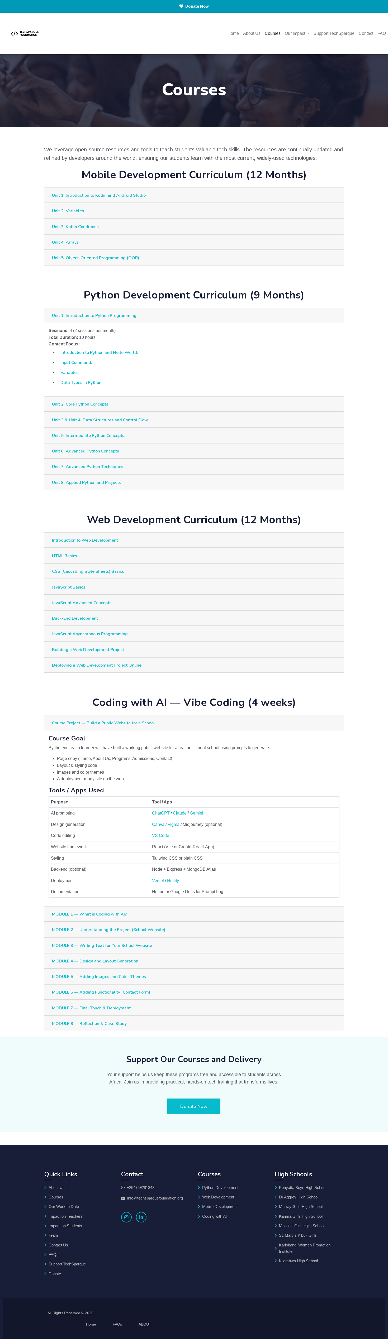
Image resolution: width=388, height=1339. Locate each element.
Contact (366, 33)
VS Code (160, 835)
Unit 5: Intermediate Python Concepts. (88, 436)
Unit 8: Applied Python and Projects (86, 482)
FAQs (54, 1254)
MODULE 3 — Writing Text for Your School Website (102, 945)
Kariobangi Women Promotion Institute (304, 1248)
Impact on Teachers (66, 1216)
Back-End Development (75, 618)
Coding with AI (214, 1216)
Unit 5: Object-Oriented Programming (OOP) (95, 258)
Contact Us (58, 1245)
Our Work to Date (64, 1206)
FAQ (381, 33)
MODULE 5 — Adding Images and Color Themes (99, 977)
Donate (55, 1273)
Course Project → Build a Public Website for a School (103, 723)
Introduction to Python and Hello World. (99, 352)
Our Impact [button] (295, 33)
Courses (273, 33)
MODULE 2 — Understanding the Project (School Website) (108, 930)
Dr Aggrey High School (298, 1197)
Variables (69, 372)
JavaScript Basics (68, 587)
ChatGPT (161, 813)
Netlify (173, 880)
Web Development (218, 1197)
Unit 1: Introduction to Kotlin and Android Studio (99, 195)
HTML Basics (64, 556)
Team (53, 1235)
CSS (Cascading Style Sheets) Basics (88, 571)
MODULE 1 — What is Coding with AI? (89, 914)
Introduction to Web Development (85, 540)
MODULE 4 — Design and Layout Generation (95, 961)
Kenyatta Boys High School (302, 1187)
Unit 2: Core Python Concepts (80, 404)
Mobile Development (220, 1206)
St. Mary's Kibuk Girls (298, 1235)
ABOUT (145, 1324)
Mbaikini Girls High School (301, 1226)
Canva (158, 824)
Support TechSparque (334, 33)
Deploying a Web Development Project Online (96, 665)
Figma (173, 824)
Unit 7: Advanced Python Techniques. (88, 467)
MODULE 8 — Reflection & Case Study (89, 1024)
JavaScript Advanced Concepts (81, 603)
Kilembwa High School (298, 1261)
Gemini (196, 813)
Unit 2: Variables (68, 211)
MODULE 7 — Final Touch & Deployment (91, 1008)
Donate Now (197, 6)
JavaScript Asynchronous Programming (90, 634)
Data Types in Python (80, 383)
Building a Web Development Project (88, 650)
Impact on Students (65, 1226)
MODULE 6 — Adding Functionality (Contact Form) (101, 992)
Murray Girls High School (301, 1206)
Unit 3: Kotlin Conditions (75, 227)
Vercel (158, 880)
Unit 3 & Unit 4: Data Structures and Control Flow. (100, 420)
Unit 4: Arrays (65, 242)
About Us (252, 33)
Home (233, 33)
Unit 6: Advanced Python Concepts (85, 451)
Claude (180, 813)
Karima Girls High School (301, 1216)
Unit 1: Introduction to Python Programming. (95, 316)
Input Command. (76, 362)
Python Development (220, 1187)
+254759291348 (140, 1187)
